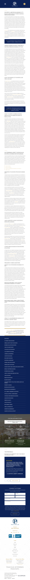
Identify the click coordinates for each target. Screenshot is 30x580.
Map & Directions (9, 563)
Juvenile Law (15, 549)
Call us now (6, 30)
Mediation (8, 121)
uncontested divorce (10, 96)
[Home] (14, 4)
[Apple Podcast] (16, 532)
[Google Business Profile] (11, 532)
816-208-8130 (15, 528)
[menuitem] (15, 341)
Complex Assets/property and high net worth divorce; (13, 168)
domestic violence (7, 238)
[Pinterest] (18, 532)
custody (22, 239)
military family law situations (12, 253)
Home (15, 542)
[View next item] (9, 480)
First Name (6, 493)
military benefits (11, 141)
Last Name (17, 493)
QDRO (15, 547)
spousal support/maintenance (17, 94)
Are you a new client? (7, 498)
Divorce (15, 545)
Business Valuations (8, 167)
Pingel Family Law (8, 81)
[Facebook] (13, 532)
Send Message (15, 513)
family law (13, 31)
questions (5, 34)
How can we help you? (8, 501)
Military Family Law (15, 550)
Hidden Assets (7, 169)
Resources (15, 552)
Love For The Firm (15, 554)
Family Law (15, 544)
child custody (9, 57)
